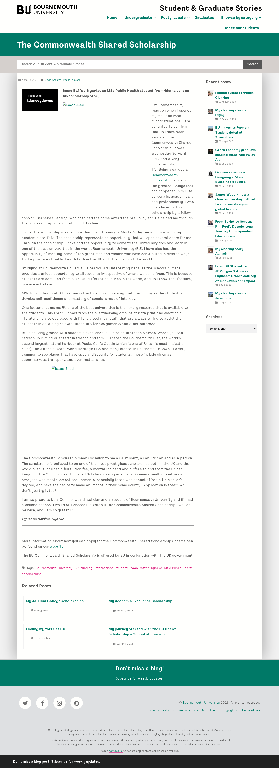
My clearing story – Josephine (231, 295)
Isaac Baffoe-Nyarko (146, 568)
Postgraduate (173, 17)
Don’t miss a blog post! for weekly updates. (56, 761)
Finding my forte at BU (45, 629)
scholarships (31, 574)
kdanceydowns (40, 100)
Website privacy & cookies (197, 710)
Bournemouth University (47, 9)
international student (111, 568)
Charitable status (161, 710)
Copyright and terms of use (240, 710)
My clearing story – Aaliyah (231, 251)
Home (112, 17)
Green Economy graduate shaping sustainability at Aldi (235, 155)
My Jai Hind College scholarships (55, 601)
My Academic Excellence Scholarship (140, 601)
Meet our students (242, 27)
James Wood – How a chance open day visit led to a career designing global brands (235, 201)
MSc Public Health (178, 568)
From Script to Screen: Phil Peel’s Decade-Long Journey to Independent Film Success (234, 228)
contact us (116, 751)
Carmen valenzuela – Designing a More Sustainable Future (231, 177)
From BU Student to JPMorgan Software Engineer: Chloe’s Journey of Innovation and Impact (235, 273)
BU (77, 568)
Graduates (204, 17)
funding (87, 568)
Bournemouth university (54, 568)
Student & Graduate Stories (211, 8)
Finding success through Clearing (234, 95)
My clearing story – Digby (231, 112)
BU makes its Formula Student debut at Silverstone (232, 132)
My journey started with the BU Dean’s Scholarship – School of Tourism (142, 632)
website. (57, 546)
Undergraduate (138, 17)
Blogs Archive (52, 80)
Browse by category (239, 17)
